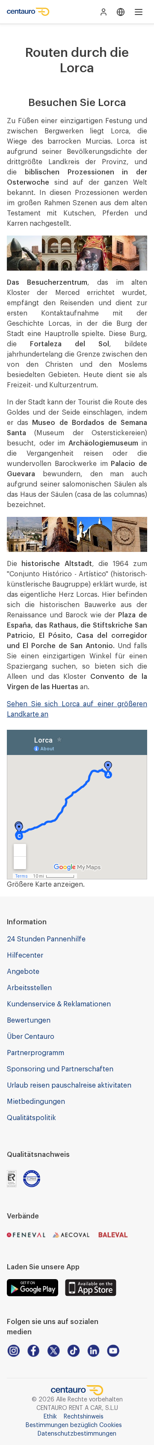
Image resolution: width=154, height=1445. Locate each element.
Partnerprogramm (35, 1053)
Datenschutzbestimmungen (77, 1434)
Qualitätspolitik (31, 1118)
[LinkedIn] (93, 1350)
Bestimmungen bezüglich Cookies (74, 1425)
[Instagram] (13, 1350)
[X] (53, 1350)
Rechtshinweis (84, 1417)
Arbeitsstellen (29, 988)
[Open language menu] (120, 12)
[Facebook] (33, 1350)
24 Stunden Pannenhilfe (46, 939)
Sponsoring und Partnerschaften (60, 1069)
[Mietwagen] (28, 12)
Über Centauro (30, 1036)
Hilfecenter (25, 955)
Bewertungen (28, 1020)
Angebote (23, 971)
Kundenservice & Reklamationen (59, 1004)
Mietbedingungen (36, 1101)
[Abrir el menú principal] (138, 12)
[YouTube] (113, 1350)
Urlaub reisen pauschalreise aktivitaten (69, 1085)
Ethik (50, 1417)
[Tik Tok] (73, 1350)
